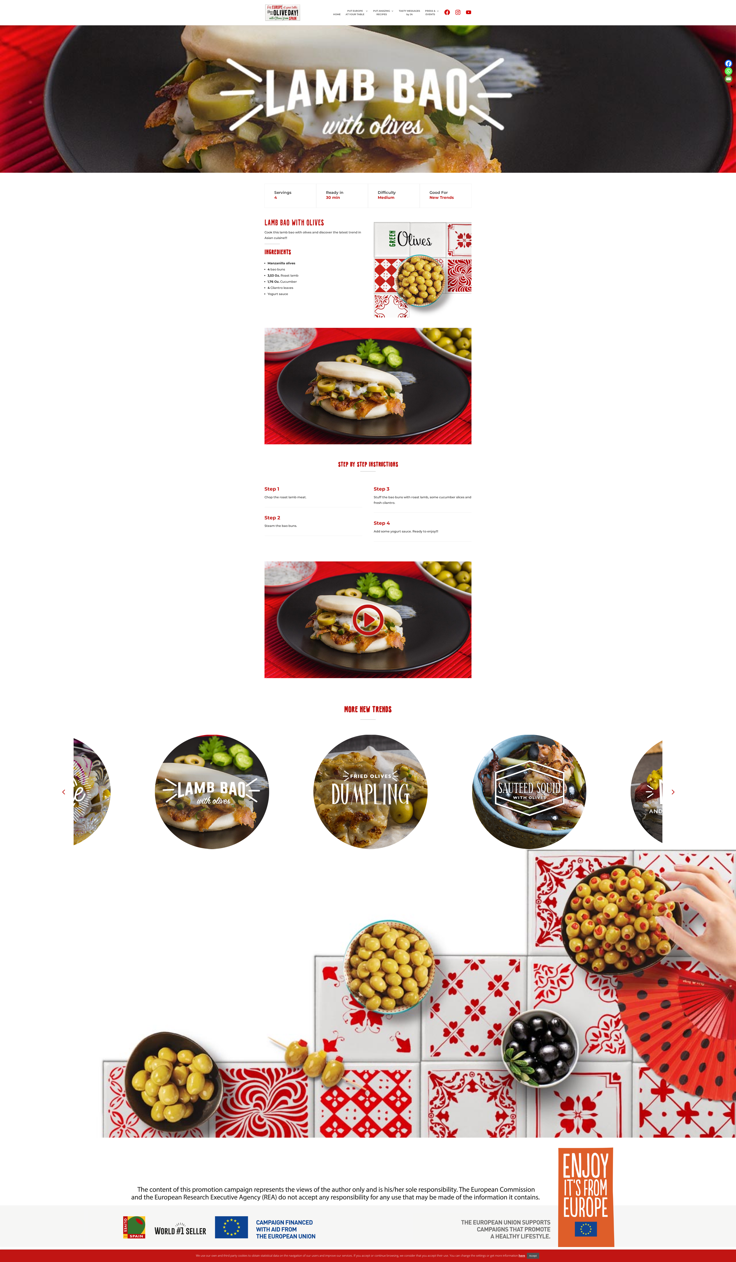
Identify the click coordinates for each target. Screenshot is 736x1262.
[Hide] (731, 86)
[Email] (728, 79)
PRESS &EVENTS (430, 12)
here (522, 1255)
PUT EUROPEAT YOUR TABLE (355, 12)
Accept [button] (533, 1255)
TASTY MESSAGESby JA (409, 12)
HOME (337, 14)
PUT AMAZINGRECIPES (381, 12)
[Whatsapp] (728, 71)
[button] (63, 792)
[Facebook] (728, 63)
